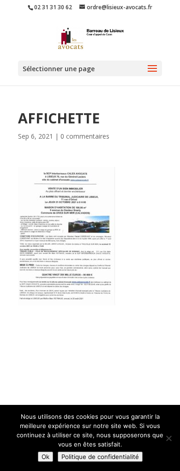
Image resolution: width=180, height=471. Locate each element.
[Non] (168, 438)
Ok (45, 456)
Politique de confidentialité (100, 456)
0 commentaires (84, 136)
